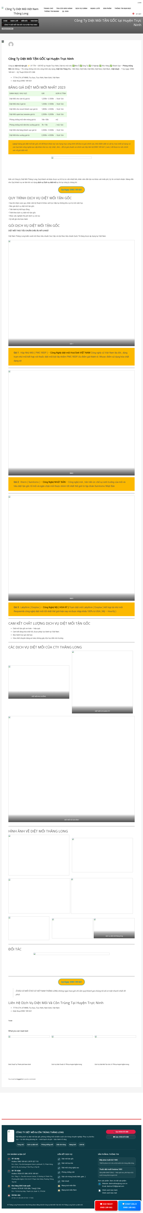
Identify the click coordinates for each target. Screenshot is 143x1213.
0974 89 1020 (22, 1188)
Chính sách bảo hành (110, 1190)
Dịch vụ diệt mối (50, 182)
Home (51, 1104)
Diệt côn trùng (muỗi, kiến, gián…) (74, 1177)
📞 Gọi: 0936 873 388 (121, 1132)
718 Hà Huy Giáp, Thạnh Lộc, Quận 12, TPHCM (30, 1191)
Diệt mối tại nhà (67, 1163)
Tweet (10, 1021)
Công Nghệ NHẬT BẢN (54, 482)
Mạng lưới (72, 1144)
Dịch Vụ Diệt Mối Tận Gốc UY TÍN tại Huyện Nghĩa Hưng (112, 1064)
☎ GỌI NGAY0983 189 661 (106, 1206)
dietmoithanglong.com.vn (118, 1184)
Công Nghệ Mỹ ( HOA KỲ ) (56, 607)
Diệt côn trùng (61, 1144)
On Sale (99, 1107)
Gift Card (100, 1114)
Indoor (51, 1107)
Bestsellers (100, 1104)
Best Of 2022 (101, 1109)
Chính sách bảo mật (109, 1193)
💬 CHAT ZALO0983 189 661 (129, 1206)
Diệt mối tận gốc (68, 1159)
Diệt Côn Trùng (61, 69)
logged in (20, 1079)
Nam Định (42, 45)
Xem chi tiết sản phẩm (118, 1181)
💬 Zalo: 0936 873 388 (121, 1137)
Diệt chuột (115, 69)
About (51, 1112)
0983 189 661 (22, 1162)
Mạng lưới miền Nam (69, 1190)
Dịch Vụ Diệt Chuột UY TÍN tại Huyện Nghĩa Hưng (67, 1064)
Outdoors (52, 1109)
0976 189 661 (33, 1174)
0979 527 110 (33, 1162)
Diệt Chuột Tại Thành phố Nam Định (19, 1064)
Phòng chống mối (47, 1144)
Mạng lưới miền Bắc (69, 1186)
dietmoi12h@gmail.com (24, 43)
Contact (51, 1114)
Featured (100, 1112)
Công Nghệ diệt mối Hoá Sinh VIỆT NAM (70, 352)
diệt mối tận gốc (21, 66)
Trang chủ (20, 1144)
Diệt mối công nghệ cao (70, 1168)
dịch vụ (40, 182)
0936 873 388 (22, 1174)
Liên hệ (81, 1144)
